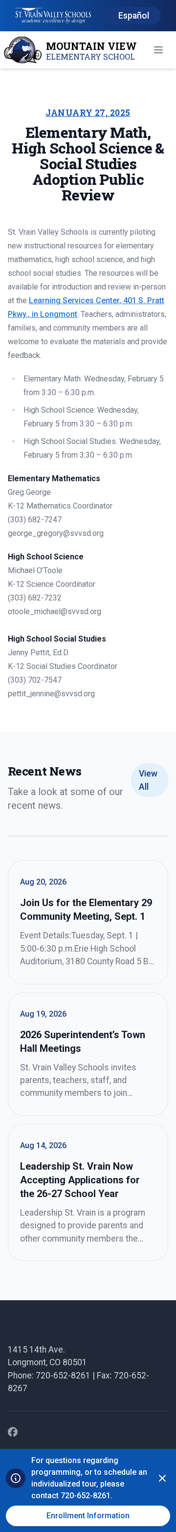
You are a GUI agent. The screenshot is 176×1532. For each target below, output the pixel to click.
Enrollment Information (88, 1515)
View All (148, 780)
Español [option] (133, 16)
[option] (134, 16)
